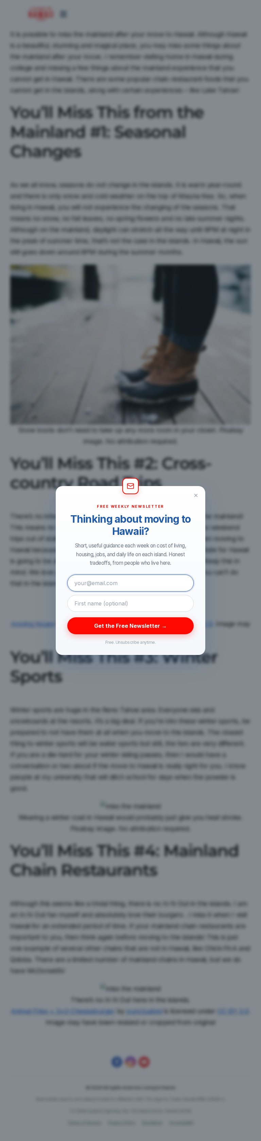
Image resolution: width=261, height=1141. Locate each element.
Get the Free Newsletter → (130, 625)
